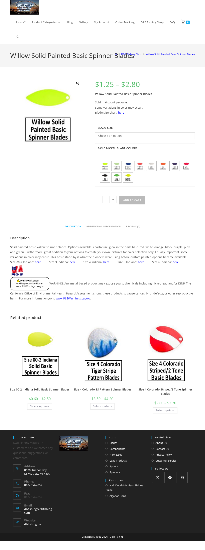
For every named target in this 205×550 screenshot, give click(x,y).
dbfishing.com (33, 524)
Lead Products (118, 460)
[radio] (105, 166)
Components (117, 449)
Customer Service (166, 460)
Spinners (115, 472)
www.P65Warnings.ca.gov (73, 298)
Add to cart (132, 200)
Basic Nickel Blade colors (117, 148)
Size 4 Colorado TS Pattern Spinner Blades (102, 389)
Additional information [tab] (103, 226)
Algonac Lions (118, 496)
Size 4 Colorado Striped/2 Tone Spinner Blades (165, 391)
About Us (161, 443)
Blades (113, 443)
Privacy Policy (164, 454)
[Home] (116, 54)
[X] (157, 477)
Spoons (114, 466)
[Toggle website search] (17, 37)
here (121, 112)
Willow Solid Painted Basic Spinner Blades (170, 54)
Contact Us (162, 449)
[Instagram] (182, 477)
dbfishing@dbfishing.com (38, 510)
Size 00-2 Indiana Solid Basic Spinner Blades (39, 389)
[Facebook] (169, 477)
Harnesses (116, 454)
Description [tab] (73, 226)
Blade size (105, 128)
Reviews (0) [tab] (133, 226)
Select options (39, 406)
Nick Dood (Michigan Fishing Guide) (124, 488)
